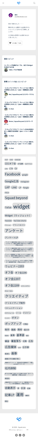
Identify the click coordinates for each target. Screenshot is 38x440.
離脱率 (27, 395)
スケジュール (9, 313)
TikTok (8, 207)
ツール (18, 313)
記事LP (9, 395)
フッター (7, 318)
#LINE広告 (17, 160)
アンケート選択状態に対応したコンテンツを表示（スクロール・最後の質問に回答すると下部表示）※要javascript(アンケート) (19, 249)
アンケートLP (11, 237)
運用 (20, 394)
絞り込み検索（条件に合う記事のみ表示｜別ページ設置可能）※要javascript (19, 374)
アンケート (14, 230)
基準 (12, 335)
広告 (31, 341)
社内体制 (10, 368)
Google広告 (12, 181)
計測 (23, 388)
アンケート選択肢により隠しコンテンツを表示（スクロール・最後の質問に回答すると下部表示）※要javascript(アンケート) (19, 256)
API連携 (20, 164)
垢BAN (7, 335)
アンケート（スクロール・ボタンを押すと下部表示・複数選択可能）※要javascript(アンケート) (19, 261)
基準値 (20, 335)
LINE (14, 187)
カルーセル (9, 291)
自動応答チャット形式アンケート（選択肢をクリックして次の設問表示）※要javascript (19, 383)
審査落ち (16, 341)
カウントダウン (25, 286)
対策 (25, 341)
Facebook (12, 174)
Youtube (8, 220)
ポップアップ (13, 323)
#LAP (6, 160)
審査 (7, 341)
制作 (7, 329)
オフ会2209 (12, 285)
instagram (25, 181)
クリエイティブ (16, 296)
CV (16, 168)
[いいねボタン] (10, 42)
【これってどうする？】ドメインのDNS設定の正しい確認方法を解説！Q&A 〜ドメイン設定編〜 (18, 131)
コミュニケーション (13, 308)
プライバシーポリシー (16, 430)
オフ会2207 (12, 279)
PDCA (7, 192)
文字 (19, 347)
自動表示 (10, 388)
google (25, 174)
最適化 (7, 354)
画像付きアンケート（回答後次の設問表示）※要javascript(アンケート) (19, 363)
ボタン (15, 317)
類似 (6, 401)
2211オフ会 (10, 163)
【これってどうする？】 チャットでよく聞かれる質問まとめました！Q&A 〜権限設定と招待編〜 (19, 90)
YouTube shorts (20, 220)
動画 (13, 329)
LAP (7, 187)
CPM (6, 169)
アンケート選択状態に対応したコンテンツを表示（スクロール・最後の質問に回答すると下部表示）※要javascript (19, 243)
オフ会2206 (21, 272)
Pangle (26, 187)
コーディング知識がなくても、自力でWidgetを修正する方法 (18, 66)
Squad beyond (16, 197)
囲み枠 (26, 329)
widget (21, 206)
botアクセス (28, 164)
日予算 (26, 347)
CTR (11, 168)
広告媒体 (10, 347)
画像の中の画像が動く (12, 359)
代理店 (25, 324)
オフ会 (9, 272)
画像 (14, 353)
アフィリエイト (19, 225)
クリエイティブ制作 (15, 302)
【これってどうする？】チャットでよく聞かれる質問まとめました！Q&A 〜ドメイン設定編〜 (18, 144)
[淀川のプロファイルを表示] (10, 15)
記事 (28, 388)
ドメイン (27, 312)
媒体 (27, 335)
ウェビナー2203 (14, 266)
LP (20, 187)
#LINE (11, 160)
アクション (8, 225)
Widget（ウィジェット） (18, 215)
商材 (20, 329)
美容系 (7, 378)
